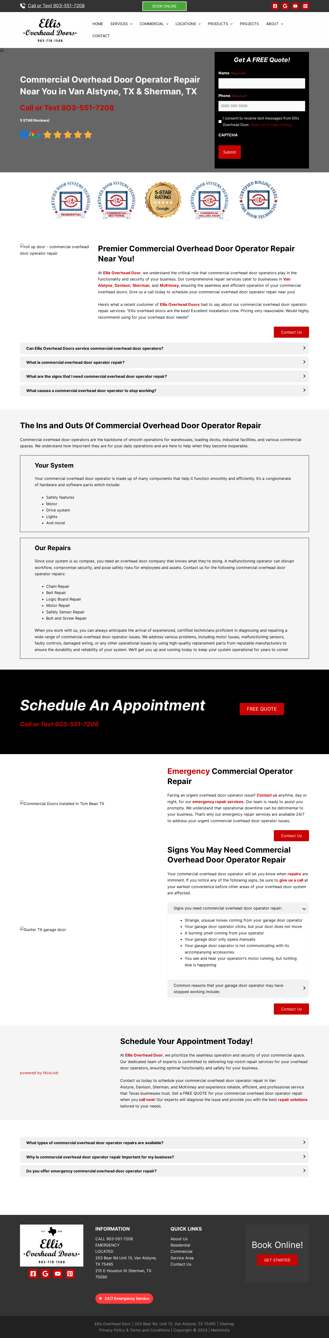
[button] (164, 6)
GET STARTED (277, 1260)
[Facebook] (275, 6)
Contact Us (291, 332)
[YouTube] (295, 6)
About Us (179, 1238)
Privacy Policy (112, 1330)
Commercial (181, 1251)
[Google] (285, 6)
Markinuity (220, 1330)
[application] (130, 24)
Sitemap (226, 1323)
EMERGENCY (107, 1245)
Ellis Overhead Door (122, 272)
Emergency (188, 771)
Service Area (182, 1257)
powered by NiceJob (39, 1072)
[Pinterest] (305, 6)
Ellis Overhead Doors (180, 304)
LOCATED (104, 1251)
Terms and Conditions (150, 1330)
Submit (229, 152)
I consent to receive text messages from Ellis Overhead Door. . (261, 121)
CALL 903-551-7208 (114, 1238)
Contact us (193, 567)
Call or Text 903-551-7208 (59, 724)
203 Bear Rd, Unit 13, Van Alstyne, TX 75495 (175, 1323)
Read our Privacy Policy (270, 124)
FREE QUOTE (262, 709)
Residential (180, 1245)
